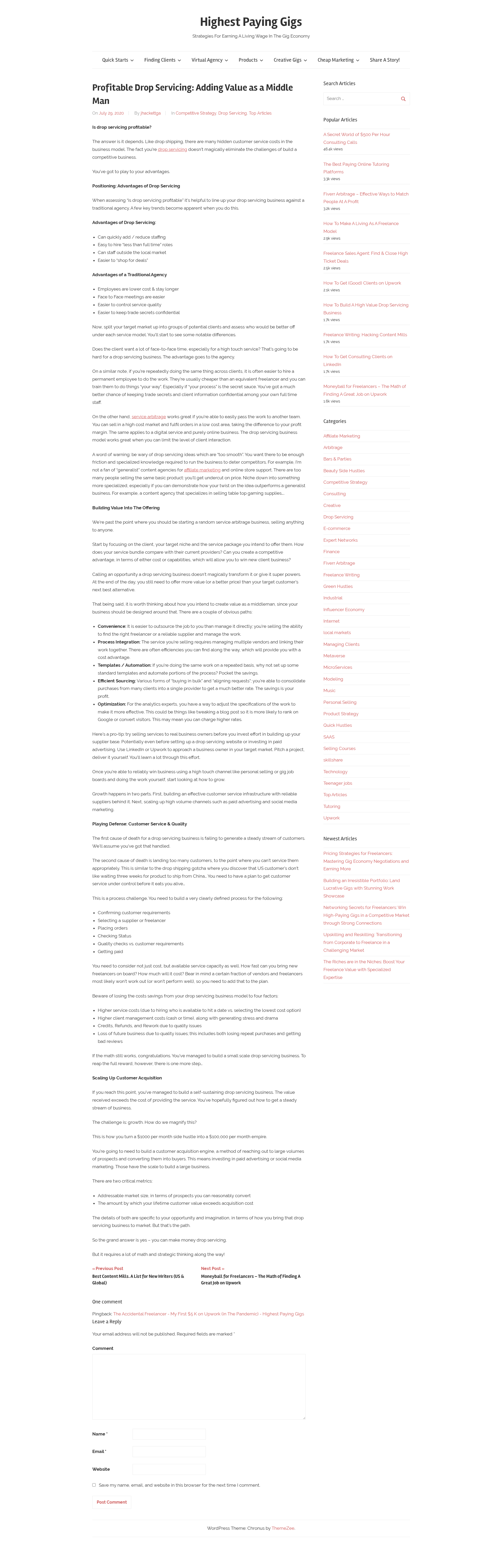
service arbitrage (149, 416)
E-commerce (336, 528)
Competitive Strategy (196, 113)
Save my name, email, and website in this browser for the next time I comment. (179, 1485)
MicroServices (337, 667)
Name (100, 1434)
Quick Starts (115, 60)
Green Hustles (338, 586)
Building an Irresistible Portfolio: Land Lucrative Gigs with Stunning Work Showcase (361, 888)
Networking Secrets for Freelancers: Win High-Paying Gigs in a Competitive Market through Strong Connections (366, 915)
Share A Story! (385, 60)
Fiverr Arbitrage (339, 563)
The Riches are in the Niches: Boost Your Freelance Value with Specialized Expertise (364, 969)
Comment (102, 1348)
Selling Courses (339, 748)
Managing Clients (341, 644)
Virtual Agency (207, 60)
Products (248, 60)
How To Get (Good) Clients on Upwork (362, 283)
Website (101, 1469)
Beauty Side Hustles (344, 470)
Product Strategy (340, 713)
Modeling (333, 679)
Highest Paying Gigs (251, 21)
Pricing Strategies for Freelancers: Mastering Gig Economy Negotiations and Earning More (366, 861)
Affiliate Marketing (341, 436)
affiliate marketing (202, 469)
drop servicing (172, 149)
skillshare (333, 760)
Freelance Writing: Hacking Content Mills (365, 334)
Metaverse (334, 655)
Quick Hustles (337, 725)
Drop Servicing (232, 113)
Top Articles (260, 113)
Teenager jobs (337, 783)
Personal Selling (340, 702)
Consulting (334, 493)
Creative (332, 505)
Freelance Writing (341, 574)
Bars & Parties (337, 459)
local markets (337, 632)
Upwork (331, 817)
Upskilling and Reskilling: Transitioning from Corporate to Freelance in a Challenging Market (362, 942)
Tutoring (331, 806)
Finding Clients (159, 60)
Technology (335, 771)
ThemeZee (283, 1528)
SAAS (328, 737)
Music (329, 690)
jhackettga (151, 113)
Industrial (333, 597)
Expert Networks (340, 540)
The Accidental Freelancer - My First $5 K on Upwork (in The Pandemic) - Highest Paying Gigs (208, 1313)
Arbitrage (333, 447)
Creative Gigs (287, 60)
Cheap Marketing (336, 60)
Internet (331, 621)
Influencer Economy (343, 609)
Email (99, 1451)
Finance (331, 551)
